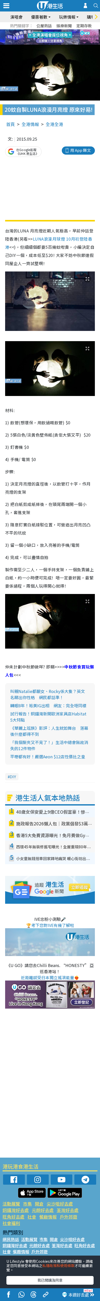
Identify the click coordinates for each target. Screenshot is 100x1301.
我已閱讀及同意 (50, 1280)
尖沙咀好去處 (60, 1203)
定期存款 (84, 25)
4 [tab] (53, 31)
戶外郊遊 (68, 1216)
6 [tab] (64, 31)
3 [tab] (48, 31)
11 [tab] (59, 37)
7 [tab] (38, 37)
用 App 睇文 (80, 150)
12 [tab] (64, 37)
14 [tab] (48, 43)
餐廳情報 (48, 1216)
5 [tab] (59, 31)
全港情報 (30, 124)
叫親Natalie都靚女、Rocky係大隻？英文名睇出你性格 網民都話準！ (47, 694)
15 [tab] (53, 43)
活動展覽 (11, 1203)
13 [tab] (43, 43)
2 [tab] (43, 31)
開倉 (39, 1203)
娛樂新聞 (64, 25)
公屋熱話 (44, 25)
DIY (13, 776)
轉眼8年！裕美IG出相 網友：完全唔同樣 (48, 705)
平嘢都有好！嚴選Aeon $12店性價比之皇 (47, 756)
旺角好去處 (13, 1216)
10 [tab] (53, 37)
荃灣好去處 (67, 1210)
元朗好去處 (43, 1210)
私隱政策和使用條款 (58, 1265)
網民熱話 (11, 1239)
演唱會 (16, 17)
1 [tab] (38, 31)
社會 (31, 1216)
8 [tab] (43, 37)
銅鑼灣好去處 (16, 1210)
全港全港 (54, 124)
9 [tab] (48, 37)
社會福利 (11, 1223)
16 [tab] (59, 43)
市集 (27, 1203)
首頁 (10, 124)
